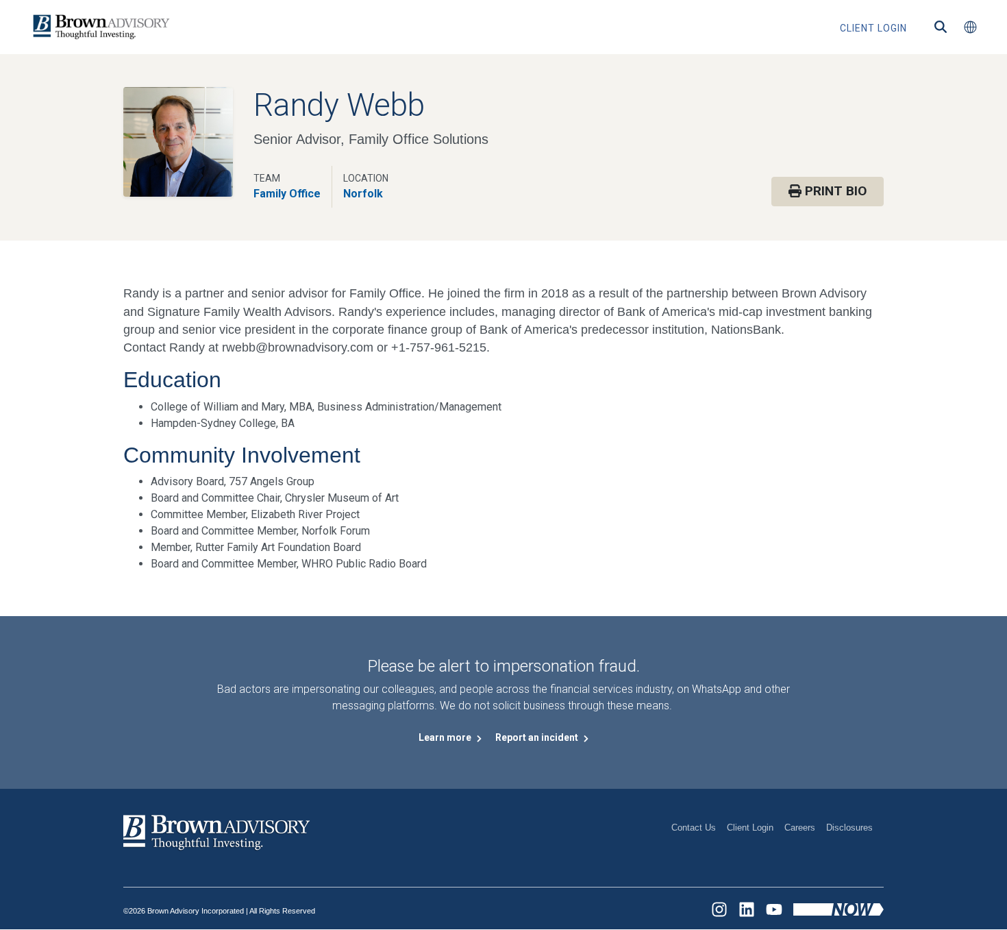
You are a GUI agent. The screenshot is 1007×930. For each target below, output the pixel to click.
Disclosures (849, 827)
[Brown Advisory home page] (99, 27)
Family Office (287, 193)
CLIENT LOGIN (873, 28)
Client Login (750, 827)
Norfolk (363, 193)
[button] (970, 27)
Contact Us (693, 827)
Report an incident (537, 737)
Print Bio (834, 191)
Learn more (446, 737)
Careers (799, 827)
